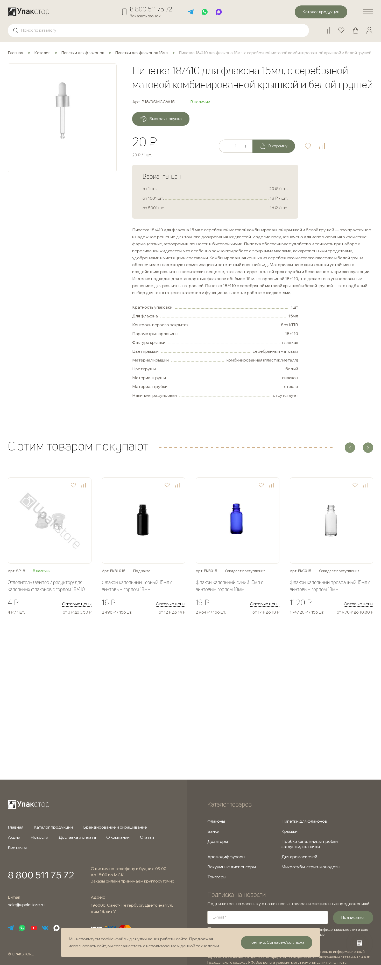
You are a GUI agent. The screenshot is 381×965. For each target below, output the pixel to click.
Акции (14, 837)
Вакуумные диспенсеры (231, 866)
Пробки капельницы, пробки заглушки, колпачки (309, 844)
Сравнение (330, 28)
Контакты (17, 847)
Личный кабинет (369, 30)
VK (45, 928)
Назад (350, 447)
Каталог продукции (53, 827)
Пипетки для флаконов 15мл (141, 52)
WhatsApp (205, 12)
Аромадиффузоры (226, 856)
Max (219, 12)
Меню (368, 12)
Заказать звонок (145, 15)
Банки (213, 831)
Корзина (358, 28)
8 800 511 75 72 (151, 9)
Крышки (289, 831)
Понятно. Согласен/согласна (277, 942)
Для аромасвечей (299, 856)
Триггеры (216, 876)
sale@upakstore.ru (26, 904)
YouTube (34, 928)
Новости (39, 837)
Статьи (147, 837)
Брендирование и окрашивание (115, 827)
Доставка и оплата (77, 837)
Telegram (191, 12)
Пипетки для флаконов (82, 52)
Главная (15, 52)
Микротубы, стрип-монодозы (310, 866)
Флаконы (216, 821)
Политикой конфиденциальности (326, 929)
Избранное (344, 28)
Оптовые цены (76, 603)
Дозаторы (217, 841)
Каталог (42, 52)
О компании (118, 837)
